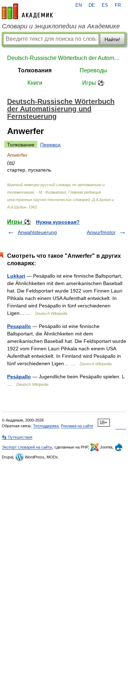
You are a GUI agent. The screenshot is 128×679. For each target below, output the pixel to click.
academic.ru (27, 11)
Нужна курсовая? (58, 222)
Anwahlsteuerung (37, 232)
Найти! (112, 39)
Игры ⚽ (93, 83)
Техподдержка (46, 426)
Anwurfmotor (101, 232)
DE (92, 5)
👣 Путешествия (17, 437)
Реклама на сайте (77, 426)
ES (105, 5)
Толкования (35, 70)
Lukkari (16, 276)
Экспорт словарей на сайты (27, 447)
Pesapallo (19, 326)
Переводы (93, 70)
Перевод (50, 145)
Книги (34, 83)
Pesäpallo (19, 376)
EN (78, 5)
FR (118, 5)
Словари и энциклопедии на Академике (61, 26)
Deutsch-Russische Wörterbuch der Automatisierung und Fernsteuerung (64, 58)
